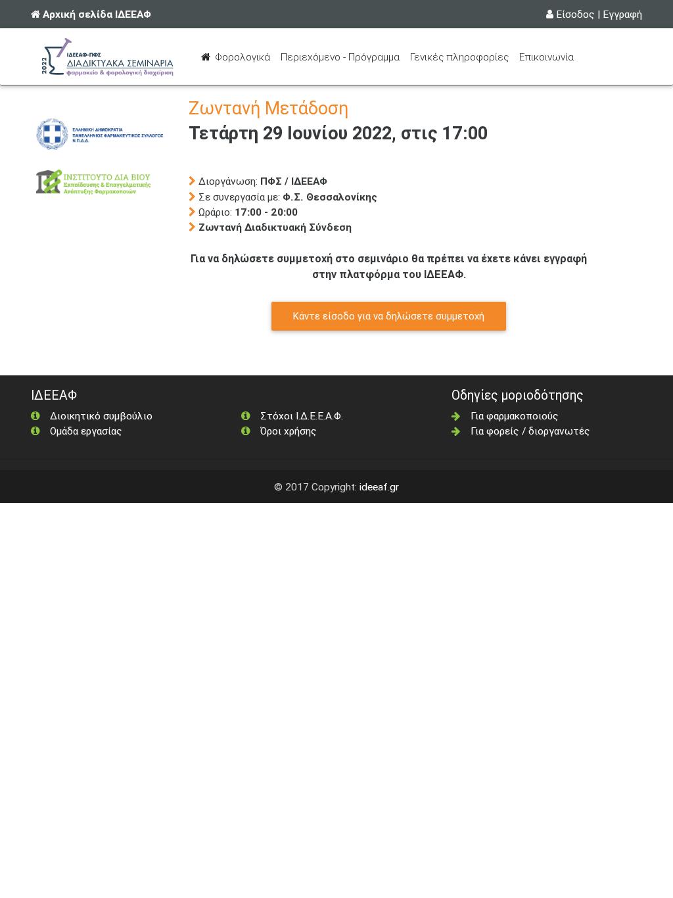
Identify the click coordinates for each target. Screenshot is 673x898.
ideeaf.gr (379, 486)
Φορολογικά (243, 56)
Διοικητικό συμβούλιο (101, 415)
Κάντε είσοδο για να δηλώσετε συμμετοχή (388, 316)
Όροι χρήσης (288, 430)
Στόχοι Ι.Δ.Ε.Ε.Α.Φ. (301, 415)
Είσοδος (575, 13)
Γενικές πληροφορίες (459, 56)
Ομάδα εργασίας (86, 430)
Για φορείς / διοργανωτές (530, 430)
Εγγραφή (622, 13)
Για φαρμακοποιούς (515, 415)
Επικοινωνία (546, 56)
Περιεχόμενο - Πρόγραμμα (343, 56)
